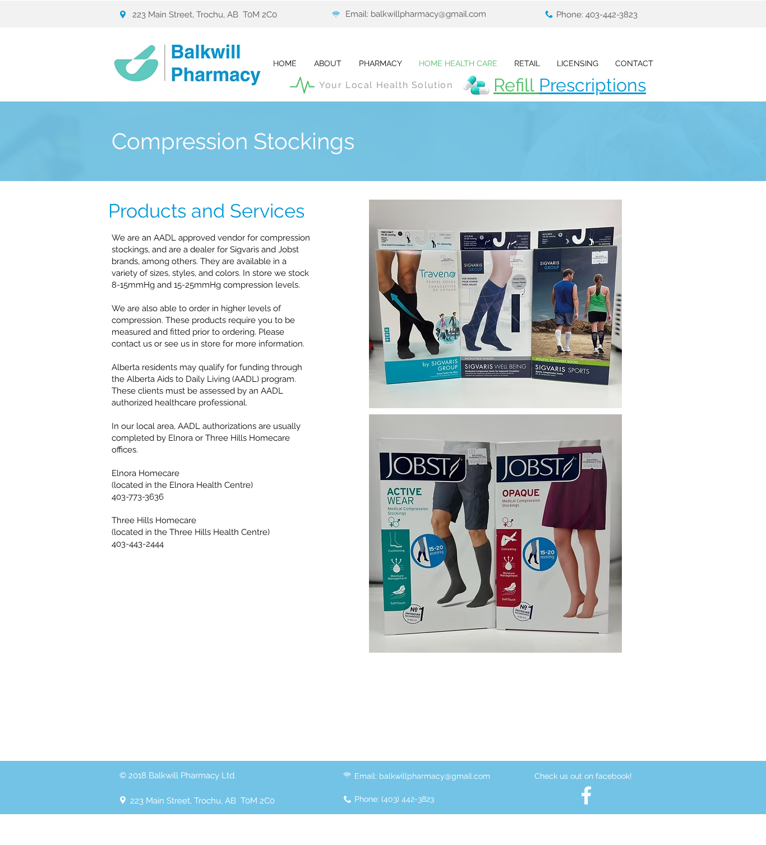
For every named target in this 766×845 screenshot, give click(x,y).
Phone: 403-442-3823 (597, 15)
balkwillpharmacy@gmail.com (434, 776)
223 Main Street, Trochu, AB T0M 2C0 (204, 15)
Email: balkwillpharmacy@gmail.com (415, 14)
